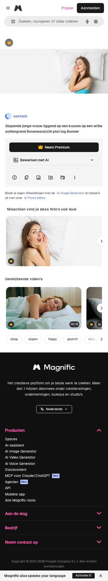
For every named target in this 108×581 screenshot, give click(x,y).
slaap (14, 339)
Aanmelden (90, 8)
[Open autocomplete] (11, 21)
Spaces (11, 439)
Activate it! (83, 575)
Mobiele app (15, 494)
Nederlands (54, 409)
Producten (15, 430)
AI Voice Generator (20, 463)
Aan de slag (16, 513)
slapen (33, 339)
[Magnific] (54, 368)
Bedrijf (11, 527)
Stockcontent (15, 469)
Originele (33, 43)
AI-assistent (14, 445)
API (8, 488)
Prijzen (67, 8)
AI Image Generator (70, 193)
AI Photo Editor (34, 198)
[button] (54, 409)
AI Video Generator (20, 457)
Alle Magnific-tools (20, 500)
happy (52, 339)
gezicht (72, 339)
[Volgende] (101, 241)
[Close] (101, 576)
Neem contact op (21, 542)
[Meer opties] (75, 178)
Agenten (16, 482)
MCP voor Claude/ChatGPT (32, 475)
